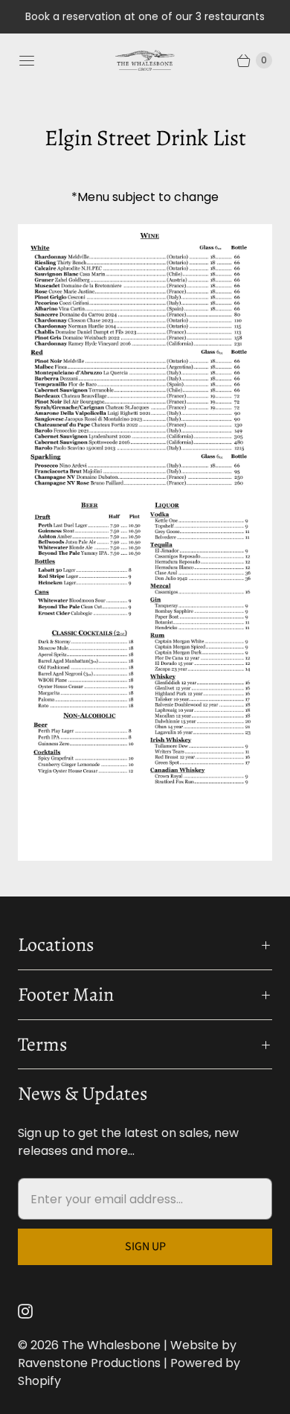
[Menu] (27, 60)
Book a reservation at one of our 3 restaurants (145, 16)
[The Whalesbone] (145, 60)
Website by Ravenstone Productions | (127, 1354)
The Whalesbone (111, 1345)
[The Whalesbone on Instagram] (34, 1311)
